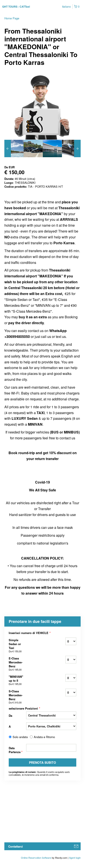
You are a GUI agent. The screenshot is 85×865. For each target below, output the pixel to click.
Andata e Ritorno (44, 737)
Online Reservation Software (36, 857)
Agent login (75, 857)
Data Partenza (15, 750)
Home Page (11, 18)
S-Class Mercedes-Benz (15, 696)
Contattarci (15, 846)
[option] (14, 148)
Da (10, 715)
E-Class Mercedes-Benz (15, 663)
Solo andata (20, 737)
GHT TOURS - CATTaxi (16, 6)
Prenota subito (42, 762)
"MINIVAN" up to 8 (16, 680)
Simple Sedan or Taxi (15, 645)
